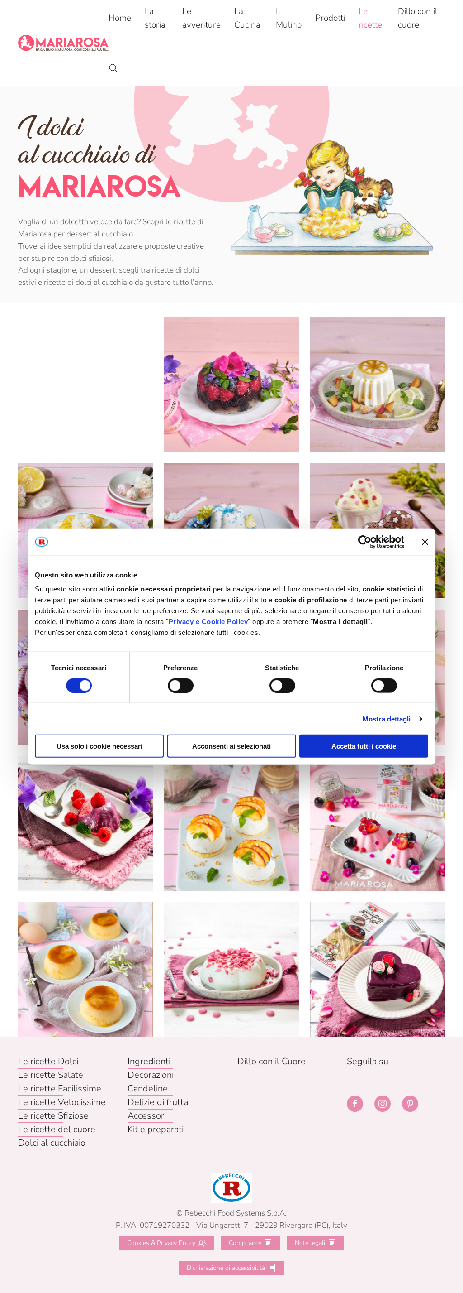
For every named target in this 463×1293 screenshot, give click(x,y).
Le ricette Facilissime (59, 1088)
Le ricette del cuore (56, 1129)
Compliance (245, 1243)
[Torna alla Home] (63, 43)
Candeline (148, 1088)
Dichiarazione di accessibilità (226, 1268)
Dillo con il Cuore (271, 1061)
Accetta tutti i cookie (363, 746)
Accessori (147, 1116)
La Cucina (247, 18)
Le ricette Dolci (48, 1061)
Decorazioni (151, 1075)
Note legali (310, 1243)
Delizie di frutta (158, 1102)
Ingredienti (149, 1061)
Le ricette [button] (370, 18)
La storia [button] (155, 18)
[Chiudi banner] (425, 541)
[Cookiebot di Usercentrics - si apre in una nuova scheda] (364, 541)
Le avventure (201, 18)
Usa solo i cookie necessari (99, 746)
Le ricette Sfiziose (53, 1116)
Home (120, 18)
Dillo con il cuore (417, 18)
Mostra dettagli (387, 718)
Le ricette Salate (50, 1075)
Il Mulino (289, 18)
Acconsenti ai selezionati (231, 746)
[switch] (181, 685)
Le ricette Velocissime (62, 1102)
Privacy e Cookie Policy (208, 621)
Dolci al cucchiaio (51, 1143)
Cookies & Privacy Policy (161, 1243)
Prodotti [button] (330, 18)
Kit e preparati (156, 1129)
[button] (113, 68)
